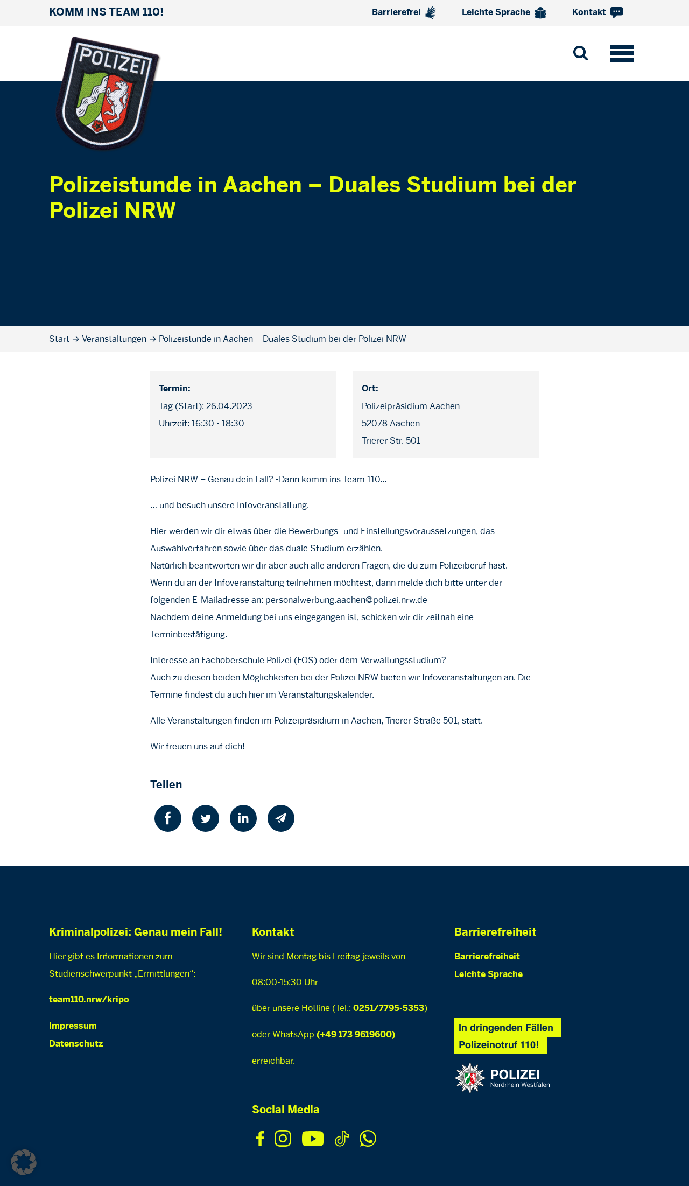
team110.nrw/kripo (89, 1000)
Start (59, 339)
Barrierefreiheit (487, 957)
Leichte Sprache (497, 13)
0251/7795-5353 (388, 1009)
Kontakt (590, 13)
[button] (23, 1162)
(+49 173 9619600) (356, 1035)
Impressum (73, 1026)
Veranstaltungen (114, 339)
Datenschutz (76, 1044)
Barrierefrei (397, 13)
